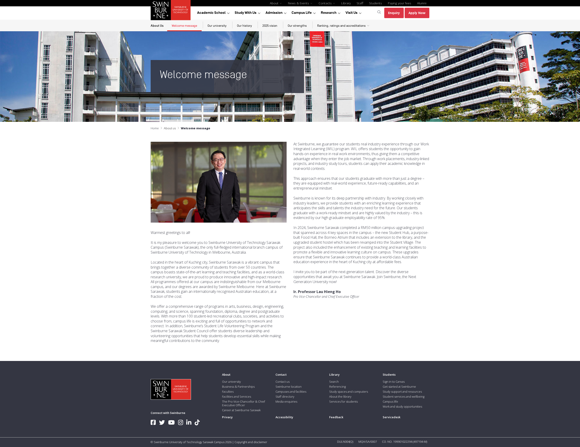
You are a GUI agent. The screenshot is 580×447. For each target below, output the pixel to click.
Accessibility (284, 417)
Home (155, 128)
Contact (281, 374)
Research (328, 12)
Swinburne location (289, 387)
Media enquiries (286, 401)
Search (334, 382)
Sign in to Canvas (394, 382)
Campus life (390, 401)
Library (346, 3)
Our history (244, 25)
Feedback (336, 417)
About (274, 3)
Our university (217, 25)
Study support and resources (402, 391)
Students (375, 3)
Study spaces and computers (348, 391)
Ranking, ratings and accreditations (341, 25)
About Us (157, 26)
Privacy (227, 417)
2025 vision (269, 25)
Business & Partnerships (238, 387)
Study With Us (245, 12)
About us (170, 128)
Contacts (326, 3)
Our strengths (297, 25)
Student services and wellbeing (403, 396)
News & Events (299, 3)
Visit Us (352, 12)
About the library (340, 396)
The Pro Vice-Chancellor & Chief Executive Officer (243, 403)
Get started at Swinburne (399, 387)
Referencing (337, 387)
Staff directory (285, 396)
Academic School (211, 12)
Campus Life (302, 12)
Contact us (283, 382)
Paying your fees (399, 3)
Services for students (343, 401)
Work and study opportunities (402, 406)
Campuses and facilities (291, 391)
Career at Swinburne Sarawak (241, 410)
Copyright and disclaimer (250, 442)
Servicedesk (391, 417)
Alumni (421, 3)
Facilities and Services (236, 396)
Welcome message (184, 25)
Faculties (228, 391)
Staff (360, 3)
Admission (274, 12)
